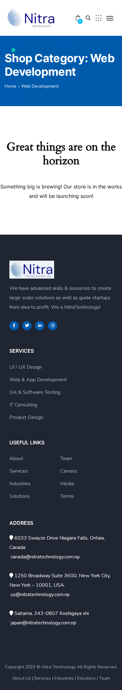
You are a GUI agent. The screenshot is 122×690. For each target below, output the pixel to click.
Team (66, 458)
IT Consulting (23, 404)
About (16, 458)
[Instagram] (52, 325)
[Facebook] (14, 325)
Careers (68, 471)
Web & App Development (38, 379)
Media (67, 483)
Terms (67, 496)
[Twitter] (27, 325)
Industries (20, 483)
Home (10, 86)
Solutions (19, 496)
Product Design (26, 417)
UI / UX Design (25, 367)
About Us (21, 678)
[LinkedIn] (39, 325)
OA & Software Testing (34, 392)
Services (18, 471)
